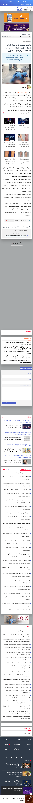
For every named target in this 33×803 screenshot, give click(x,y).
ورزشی (7, 740)
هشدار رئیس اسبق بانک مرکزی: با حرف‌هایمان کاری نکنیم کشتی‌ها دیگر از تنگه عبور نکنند (18, 501)
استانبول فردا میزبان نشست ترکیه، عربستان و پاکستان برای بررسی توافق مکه (17, 508)
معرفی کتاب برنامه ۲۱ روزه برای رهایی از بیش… (13, 782)
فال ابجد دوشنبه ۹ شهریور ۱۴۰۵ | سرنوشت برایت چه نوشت (13, 799)
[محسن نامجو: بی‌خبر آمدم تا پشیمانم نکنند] (27, 765)
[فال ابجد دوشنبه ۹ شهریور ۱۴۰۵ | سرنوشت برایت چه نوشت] (29, 799)
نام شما (29, 373)
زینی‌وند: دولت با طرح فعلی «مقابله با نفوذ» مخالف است (17, 544)
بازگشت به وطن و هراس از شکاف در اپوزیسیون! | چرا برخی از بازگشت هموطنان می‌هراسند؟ (17, 456)
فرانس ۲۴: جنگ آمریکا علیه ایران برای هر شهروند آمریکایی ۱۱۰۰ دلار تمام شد (17, 598)
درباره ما (24, 1)
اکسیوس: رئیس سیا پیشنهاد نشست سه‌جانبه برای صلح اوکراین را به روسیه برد (16, 568)
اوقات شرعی (9, 1)
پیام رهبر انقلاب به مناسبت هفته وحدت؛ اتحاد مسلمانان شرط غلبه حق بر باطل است (16, 581)
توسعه (30, 740)
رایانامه (29, 379)
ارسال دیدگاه (9, 403)
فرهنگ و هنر (17, 744)
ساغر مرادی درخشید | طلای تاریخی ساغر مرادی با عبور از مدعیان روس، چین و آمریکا (16, 535)
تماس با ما (17, 1)
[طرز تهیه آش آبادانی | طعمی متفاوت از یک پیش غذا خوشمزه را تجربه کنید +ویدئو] (27, 773)
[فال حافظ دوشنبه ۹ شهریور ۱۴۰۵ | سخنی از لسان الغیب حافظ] (27, 790)
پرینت (18, 37)
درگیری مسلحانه (25, 227)
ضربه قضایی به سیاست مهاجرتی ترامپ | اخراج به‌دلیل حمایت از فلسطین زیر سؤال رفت (16, 518)
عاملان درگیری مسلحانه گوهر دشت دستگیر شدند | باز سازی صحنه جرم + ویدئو (16, 357)
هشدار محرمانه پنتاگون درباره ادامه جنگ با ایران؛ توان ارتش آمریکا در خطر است (17, 528)
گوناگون (7, 744)
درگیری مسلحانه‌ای (22, 92)
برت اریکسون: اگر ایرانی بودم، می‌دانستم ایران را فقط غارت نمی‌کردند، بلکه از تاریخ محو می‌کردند (18, 433)
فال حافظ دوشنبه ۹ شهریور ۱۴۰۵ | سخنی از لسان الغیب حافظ (12, 789)
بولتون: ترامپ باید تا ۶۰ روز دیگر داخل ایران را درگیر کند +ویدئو (17, 593)
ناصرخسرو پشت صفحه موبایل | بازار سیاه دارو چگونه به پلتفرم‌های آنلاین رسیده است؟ (18, 445)
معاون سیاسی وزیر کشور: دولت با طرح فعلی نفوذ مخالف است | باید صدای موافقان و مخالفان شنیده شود (16, 575)
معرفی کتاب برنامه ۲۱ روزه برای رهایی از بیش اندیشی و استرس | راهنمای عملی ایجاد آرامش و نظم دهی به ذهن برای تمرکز (16, 484)
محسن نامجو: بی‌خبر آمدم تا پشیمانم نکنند (20, 473)
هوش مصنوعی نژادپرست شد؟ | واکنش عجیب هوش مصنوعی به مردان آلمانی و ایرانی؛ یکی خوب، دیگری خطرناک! (16, 562)
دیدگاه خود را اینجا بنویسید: (24, 386)
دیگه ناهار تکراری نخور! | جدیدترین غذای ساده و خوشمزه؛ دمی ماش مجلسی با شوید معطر (16, 588)
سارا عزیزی (23, 87)
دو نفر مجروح (6, 227)
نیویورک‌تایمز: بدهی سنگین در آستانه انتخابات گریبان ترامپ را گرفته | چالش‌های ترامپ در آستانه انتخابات (17, 555)
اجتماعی (18, 740)
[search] (1, 10)
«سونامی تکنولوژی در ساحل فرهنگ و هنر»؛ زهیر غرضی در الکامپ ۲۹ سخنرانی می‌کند (17, 495)
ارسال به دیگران (25, 37)
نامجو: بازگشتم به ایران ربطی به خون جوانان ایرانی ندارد (18, 513)
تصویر (7, 749)
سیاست (29, 749)
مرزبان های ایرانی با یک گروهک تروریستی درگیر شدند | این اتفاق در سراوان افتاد (17, 348)
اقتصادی (29, 744)
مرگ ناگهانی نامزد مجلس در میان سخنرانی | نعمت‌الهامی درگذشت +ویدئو (18, 549)
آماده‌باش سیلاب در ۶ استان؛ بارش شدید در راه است (18, 610)
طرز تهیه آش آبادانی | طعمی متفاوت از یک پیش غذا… (14, 773)
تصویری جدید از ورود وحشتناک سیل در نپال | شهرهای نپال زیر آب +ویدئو (16, 605)
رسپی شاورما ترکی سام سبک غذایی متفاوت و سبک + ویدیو (17, 540)
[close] (31, 794)
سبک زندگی (17, 749)
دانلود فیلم (27, 733)
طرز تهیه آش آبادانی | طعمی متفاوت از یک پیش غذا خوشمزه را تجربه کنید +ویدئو (16, 478)
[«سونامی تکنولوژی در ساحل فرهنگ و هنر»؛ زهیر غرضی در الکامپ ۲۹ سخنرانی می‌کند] (27, 426)
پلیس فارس (15, 227)
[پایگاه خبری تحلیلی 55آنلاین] (23, 8)
